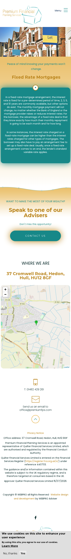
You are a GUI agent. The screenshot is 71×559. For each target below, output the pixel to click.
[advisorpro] (22, 15)
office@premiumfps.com (35, 410)
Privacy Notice (35, 433)
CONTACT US (35, 235)
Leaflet (66, 367)
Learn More (10, 546)
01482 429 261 (35, 389)
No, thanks (10, 553)
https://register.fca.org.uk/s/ (41, 461)
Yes (23, 553)
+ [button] (5, 289)
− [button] (5, 294)
